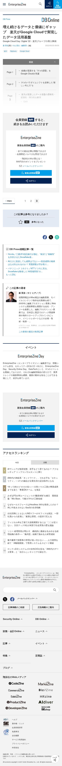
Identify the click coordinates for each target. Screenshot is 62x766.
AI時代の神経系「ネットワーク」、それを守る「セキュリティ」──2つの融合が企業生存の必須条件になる (32, 479)
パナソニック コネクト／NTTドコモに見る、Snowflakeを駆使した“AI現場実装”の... (28, 270)
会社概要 (15, 735)
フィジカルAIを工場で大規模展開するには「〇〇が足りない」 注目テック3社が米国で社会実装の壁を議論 (32, 524)
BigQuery (13, 51)
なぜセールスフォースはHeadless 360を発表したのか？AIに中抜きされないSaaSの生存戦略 (32, 506)
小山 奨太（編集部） (20, 45)
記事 (5, 643)
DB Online (40, 619)
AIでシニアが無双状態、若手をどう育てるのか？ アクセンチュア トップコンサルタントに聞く (32, 470)
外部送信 (15, 747)
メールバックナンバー (33, 165)
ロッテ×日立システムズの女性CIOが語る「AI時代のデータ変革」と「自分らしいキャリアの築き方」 (33, 550)
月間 (45, 462)
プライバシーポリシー (20, 743)
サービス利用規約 (19, 739)
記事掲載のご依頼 (16, 607)
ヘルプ (14, 719)
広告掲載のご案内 (46, 607)
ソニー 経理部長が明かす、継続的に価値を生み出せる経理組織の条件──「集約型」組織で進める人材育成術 (33, 532)
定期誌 (38, 655)
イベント (40, 643)
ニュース (40, 631)
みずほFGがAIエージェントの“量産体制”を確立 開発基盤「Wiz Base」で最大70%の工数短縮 (32, 497)
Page (10, 72)
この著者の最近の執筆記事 (31, 331)
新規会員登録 (32, 173)
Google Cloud (24, 51)
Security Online (11, 619)
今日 (17, 462)
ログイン (32, 181)
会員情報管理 (17, 727)
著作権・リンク (18, 723)
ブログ (6, 667)
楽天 (5, 51)
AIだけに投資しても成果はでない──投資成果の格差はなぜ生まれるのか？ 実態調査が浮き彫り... (31, 263)
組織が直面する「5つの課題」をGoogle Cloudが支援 (36, 72)
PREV (9, 201)
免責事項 (15, 731)
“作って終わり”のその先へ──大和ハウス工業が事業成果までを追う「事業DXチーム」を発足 (32, 488)
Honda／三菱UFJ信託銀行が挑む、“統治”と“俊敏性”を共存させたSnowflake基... (31, 255)
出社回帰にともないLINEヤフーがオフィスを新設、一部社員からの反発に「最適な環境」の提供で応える (32, 515)
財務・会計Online (12, 631)
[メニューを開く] (4, 4)
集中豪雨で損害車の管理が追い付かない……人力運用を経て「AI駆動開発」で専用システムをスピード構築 (32, 541)
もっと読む (11, 274)
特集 (5, 655)
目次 (31, 61)
